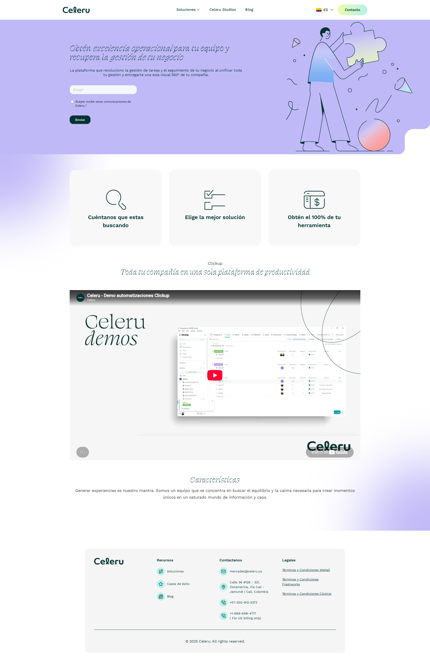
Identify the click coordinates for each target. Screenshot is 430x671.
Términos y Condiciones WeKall (306, 570)
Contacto (352, 10)
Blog (249, 9)
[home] (89, 10)
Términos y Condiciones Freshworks (300, 582)
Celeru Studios (222, 9)
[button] (188, 10)
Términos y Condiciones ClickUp (306, 593)
